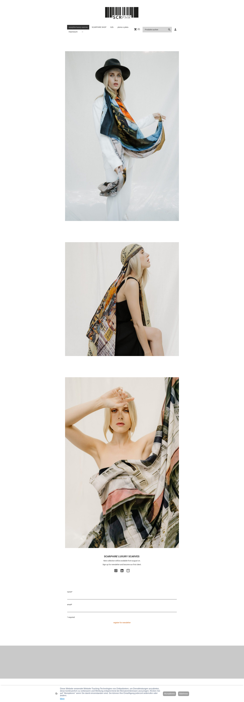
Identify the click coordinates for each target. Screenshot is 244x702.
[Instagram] (115, 570)
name (69, 592)
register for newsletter (122, 623)
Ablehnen (183, 694)
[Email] (128, 570)
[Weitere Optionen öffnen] (82, 31)
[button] (169, 29)
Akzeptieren (169, 694)
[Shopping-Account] (175, 29)
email (69, 605)
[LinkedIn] (122, 570)
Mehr (62, 699)
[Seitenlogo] (122, 13)
